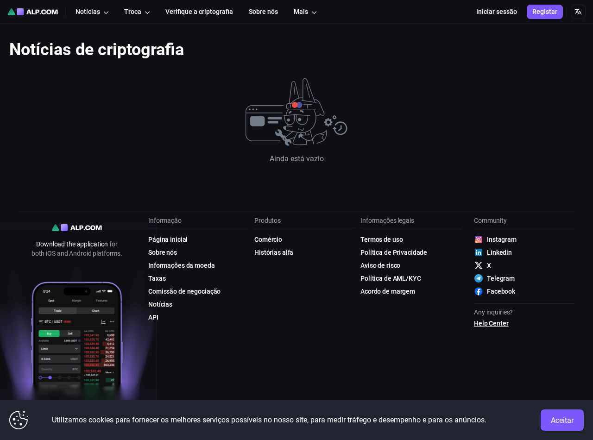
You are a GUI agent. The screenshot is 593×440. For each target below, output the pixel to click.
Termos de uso (381, 239)
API (153, 317)
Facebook (501, 291)
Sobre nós (162, 252)
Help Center (491, 323)
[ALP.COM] (32, 11)
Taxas (156, 278)
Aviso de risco (380, 265)
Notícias (160, 304)
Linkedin (499, 252)
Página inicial (168, 239)
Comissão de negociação (184, 291)
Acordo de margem (387, 291)
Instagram (502, 239)
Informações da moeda (181, 265)
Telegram (501, 278)
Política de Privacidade (393, 252)
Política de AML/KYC (390, 278)
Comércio (268, 239)
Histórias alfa (273, 252)
